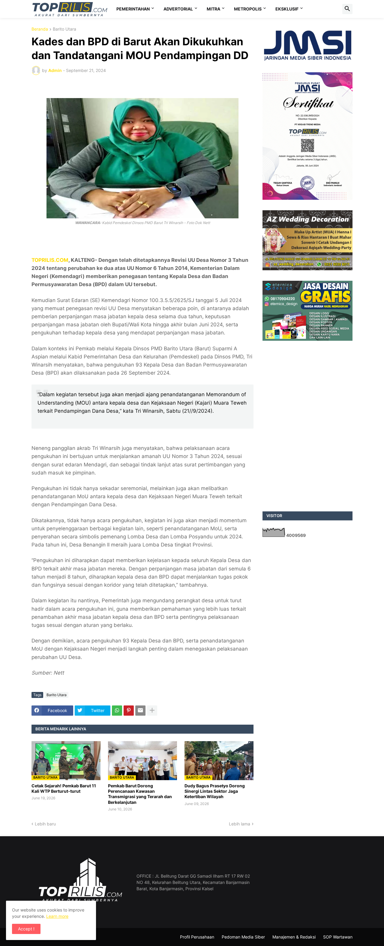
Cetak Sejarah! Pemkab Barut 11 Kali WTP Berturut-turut (64, 788)
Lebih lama (239, 823)
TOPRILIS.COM (50, 260)
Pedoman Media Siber (243, 936)
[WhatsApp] (117, 710)
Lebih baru (45, 823)
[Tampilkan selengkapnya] (152, 710)
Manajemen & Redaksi (294, 936)
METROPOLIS (248, 8)
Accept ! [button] (26, 928)
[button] (347, 9)
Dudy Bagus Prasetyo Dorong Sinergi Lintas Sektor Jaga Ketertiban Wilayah (214, 791)
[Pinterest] (129, 710)
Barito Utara (64, 29)
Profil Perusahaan (197, 936)
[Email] (140, 710)
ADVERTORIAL (178, 8)
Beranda (40, 29)
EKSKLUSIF (286, 8)
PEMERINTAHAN (133, 8)
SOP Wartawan (337, 936)
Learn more (57, 916)
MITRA (213, 8)
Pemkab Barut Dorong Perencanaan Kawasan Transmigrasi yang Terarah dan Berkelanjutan (140, 794)
